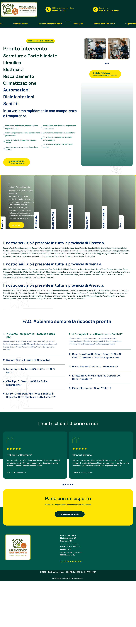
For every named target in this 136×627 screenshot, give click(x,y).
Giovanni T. (12, 472)
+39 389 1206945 (59, 10)
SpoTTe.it (68, 578)
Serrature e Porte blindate (30, 56)
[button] (105, 63)
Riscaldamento (18, 76)
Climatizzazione (19, 83)
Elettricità (13, 69)
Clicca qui (16, 225)
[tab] (34, 334)
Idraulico (12, 62)
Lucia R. (76, 472)
